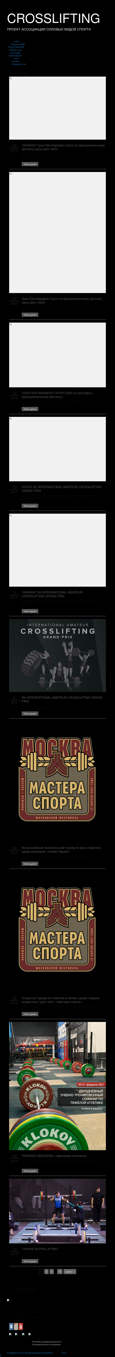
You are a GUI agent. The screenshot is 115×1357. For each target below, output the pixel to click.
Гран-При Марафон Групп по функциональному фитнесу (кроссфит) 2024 (62, 300)
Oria (64, 1352)
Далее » (69, 1271)
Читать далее (30, 164)
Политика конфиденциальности (46, 1341)
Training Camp (15, 49)
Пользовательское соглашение (46, 1344)
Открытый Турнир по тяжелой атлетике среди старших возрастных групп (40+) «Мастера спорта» (61, 1000)
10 (60, 1271)
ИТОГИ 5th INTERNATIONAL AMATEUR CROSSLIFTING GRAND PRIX (62, 489)
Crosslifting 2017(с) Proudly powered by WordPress (30, 1352)
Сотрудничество (18, 64)
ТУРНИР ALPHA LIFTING (40, 1249)
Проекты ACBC (18, 44)
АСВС (17, 41)
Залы (16, 58)
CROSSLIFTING (53, 17)
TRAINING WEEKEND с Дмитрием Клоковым (54, 1155)
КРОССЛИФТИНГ (16, 47)
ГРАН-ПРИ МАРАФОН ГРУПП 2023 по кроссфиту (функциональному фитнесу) (57, 395)
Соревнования (15, 55)
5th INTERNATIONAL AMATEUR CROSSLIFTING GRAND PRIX (62, 699)
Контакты (15, 61)
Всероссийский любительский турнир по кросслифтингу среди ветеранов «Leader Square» (61, 849)
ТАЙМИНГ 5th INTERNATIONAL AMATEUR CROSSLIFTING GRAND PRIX (52, 594)
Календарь (16, 52)
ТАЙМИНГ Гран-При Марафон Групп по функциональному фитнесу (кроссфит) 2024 (63, 147)
